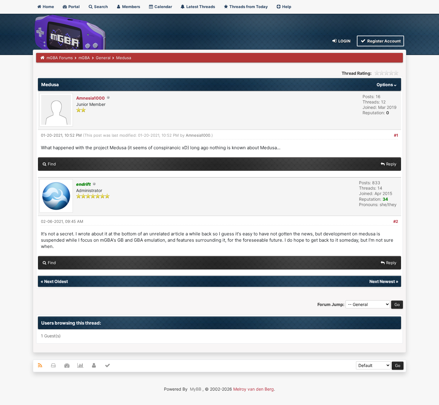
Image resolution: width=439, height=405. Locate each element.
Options (385, 84)
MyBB (195, 389)
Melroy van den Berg (253, 389)
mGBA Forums (60, 57)
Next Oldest (56, 281)
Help (286, 6)
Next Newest (382, 281)
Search (100, 6)
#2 (395, 221)
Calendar (163, 6)
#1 (396, 135)
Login (344, 41)
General (103, 57)
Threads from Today (248, 6)
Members (130, 6)
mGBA (84, 57)
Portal (73, 6)
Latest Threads (200, 6)
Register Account (383, 41)
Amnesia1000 (90, 98)
